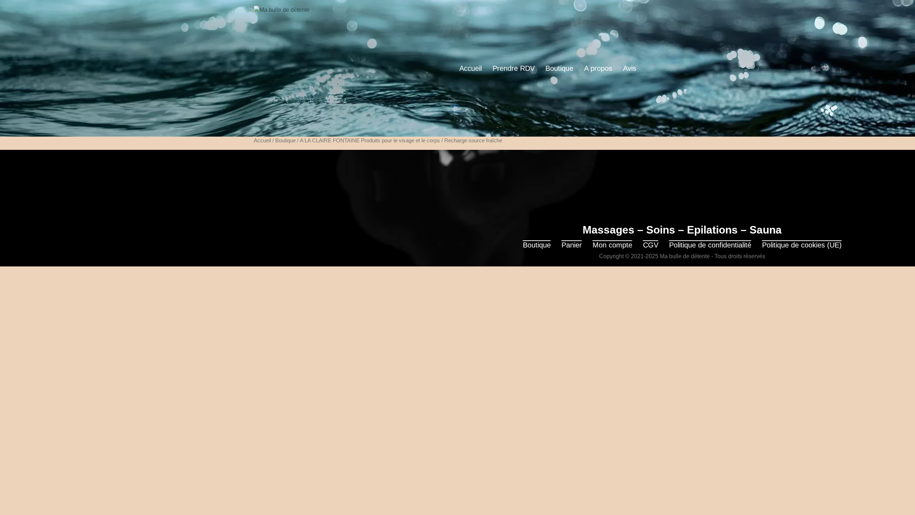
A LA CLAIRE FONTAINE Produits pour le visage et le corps (370, 140)
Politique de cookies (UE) (802, 245)
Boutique (559, 68)
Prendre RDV (514, 68)
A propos (598, 68)
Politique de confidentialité (710, 245)
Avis (629, 68)
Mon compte (612, 245)
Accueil (470, 68)
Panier (572, 245)
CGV (650, 245)
